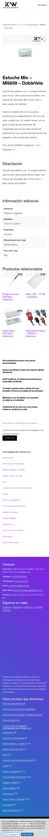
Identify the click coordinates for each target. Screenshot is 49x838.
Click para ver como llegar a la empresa (20, 423)
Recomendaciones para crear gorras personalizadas (19, 361)
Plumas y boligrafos (11, 500)
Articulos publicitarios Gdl (14, 703)
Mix (14, 149)
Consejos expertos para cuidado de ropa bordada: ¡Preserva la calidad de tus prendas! (23, 389)
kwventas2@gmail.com (19, 585)
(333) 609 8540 (19, 576)
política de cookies (15, 830)
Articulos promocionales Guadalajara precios (22, 714)
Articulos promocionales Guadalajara (19, 709)
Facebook (7, 607)
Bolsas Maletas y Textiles (14, 469)
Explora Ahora (9, 438)
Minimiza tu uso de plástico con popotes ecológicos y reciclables (20, 398)
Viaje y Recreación (11, 542)
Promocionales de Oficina (14, 506)
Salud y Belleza (9, 518)
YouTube (38, 607)
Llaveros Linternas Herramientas (17, 488)
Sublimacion (8, 524)
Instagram (17, 607)
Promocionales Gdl (11, 720)
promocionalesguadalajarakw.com (28, 590)
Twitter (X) (28, 607)
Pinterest (7, 610)
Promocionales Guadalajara (15, 725)
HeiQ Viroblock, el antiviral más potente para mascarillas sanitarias (22, 380)
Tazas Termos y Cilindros (13, 530)
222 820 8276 (21, 581)
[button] (42, 39)
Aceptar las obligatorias (10, 834)
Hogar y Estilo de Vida (12, 475)
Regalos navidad (10, 512)
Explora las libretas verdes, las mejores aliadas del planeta (23, 371)
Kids (4, 482)
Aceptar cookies (27, 834)
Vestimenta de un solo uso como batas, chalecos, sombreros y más (20, 408)
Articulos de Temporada (13, 463)
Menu (43, 5)
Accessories (8, 457)
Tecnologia (7, 536)
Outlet (24, 24)
